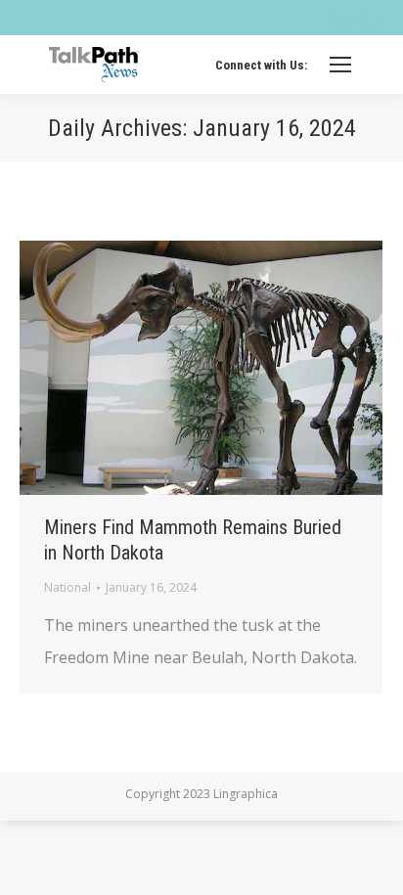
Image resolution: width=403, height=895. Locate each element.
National (67, 587)
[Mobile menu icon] (340, 64)
